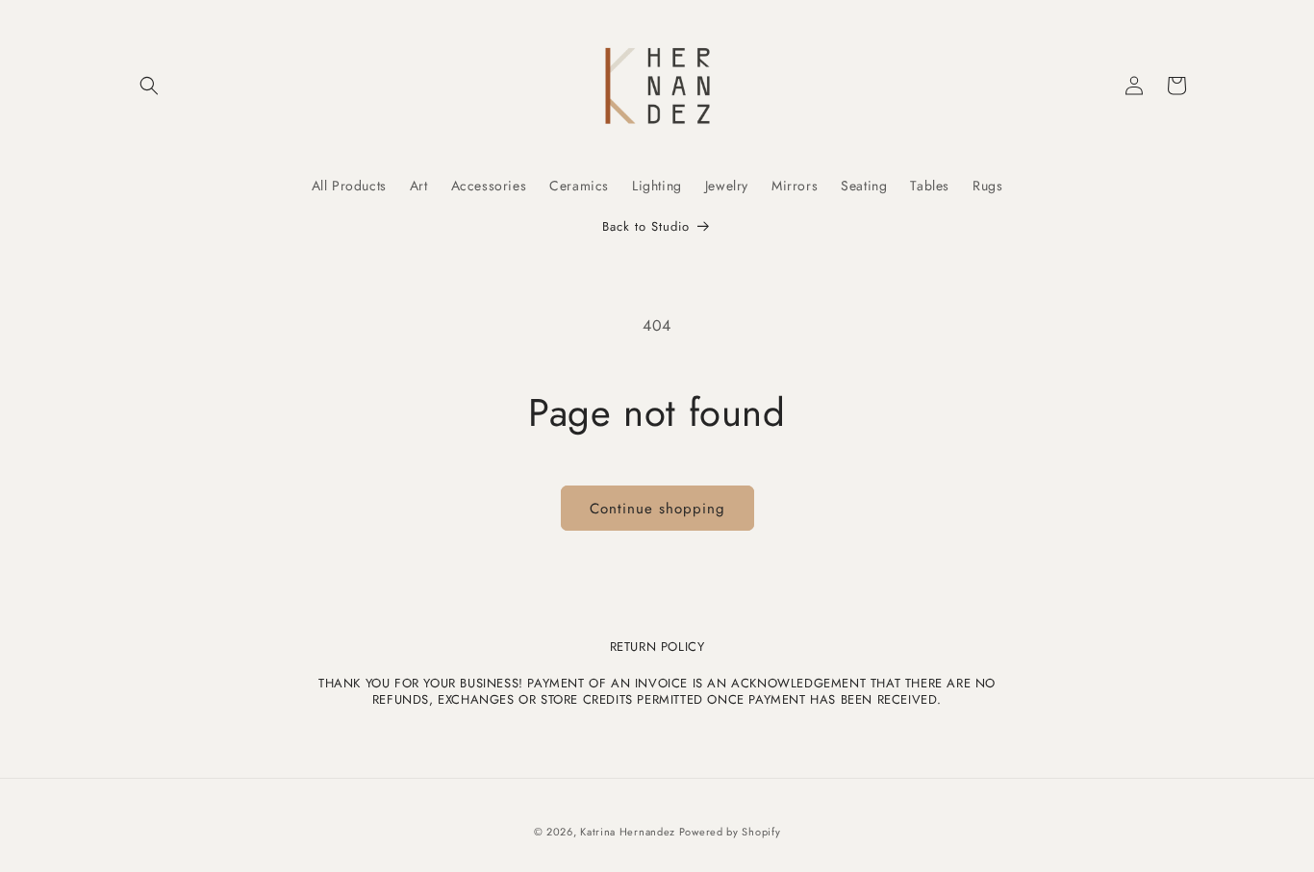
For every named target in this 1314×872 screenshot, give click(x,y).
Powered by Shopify (730, 831)
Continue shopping (657, 508)
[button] (149, 85)
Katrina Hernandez (629, 831)
